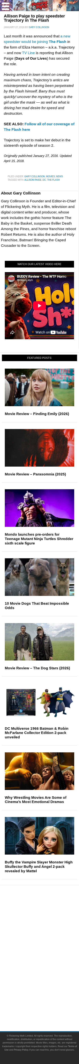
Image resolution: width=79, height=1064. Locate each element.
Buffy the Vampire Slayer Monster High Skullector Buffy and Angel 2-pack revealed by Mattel (39, 866)
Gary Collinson (34, 176)
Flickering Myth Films (47, 986)
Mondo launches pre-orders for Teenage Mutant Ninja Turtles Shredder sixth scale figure (39, 538)
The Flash (53, 180)
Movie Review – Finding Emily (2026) (37, 414)
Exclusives (47, 940)
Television (47, 959)
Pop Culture (47, 947)
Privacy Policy (21, 1049)
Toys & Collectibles (47, 979)
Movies (50, 176)
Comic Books (47, 966)
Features (47, 921)
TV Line (28, 53)
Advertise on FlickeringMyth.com (47, 1005)
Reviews (47, 914)
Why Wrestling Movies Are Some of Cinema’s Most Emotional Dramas (35, 800)
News (59, 176)
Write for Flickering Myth (47, 1012)
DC (44, 180)
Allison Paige (32, 180)
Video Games (47, 973)
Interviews (47, 933)
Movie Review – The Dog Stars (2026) (37, 668)
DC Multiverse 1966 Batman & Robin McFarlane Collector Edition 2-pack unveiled (36, 732)
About (47, 993)
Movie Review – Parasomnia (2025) (35, 474)
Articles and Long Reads (47, 927)
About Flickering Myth (47, 998)
